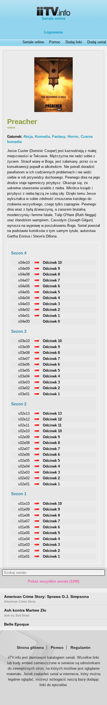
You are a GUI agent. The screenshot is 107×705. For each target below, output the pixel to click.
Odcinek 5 (51, 292)
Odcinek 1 (51, 316)
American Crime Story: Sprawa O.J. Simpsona (46, 598)
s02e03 (24, 472)
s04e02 (24, 310)
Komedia (42, 136)
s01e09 (24, 509)
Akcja (28, 136)
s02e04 (24, 466)
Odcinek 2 (51, 310)
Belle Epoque (16, 624)
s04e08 (24, 274)
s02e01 (24, 484)
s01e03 (24, 545)
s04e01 (24, 316)
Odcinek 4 (51, 298)
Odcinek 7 (51, 280)
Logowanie (53, 32)
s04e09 (24, 268)
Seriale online (53, 18)
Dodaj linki (74, 42)
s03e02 (24, 388)
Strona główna (30, 647)
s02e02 (24, 478)
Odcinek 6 (51, 286)
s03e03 (24, 382)
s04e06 (24, 286)
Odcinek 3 (51, 304)
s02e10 (24, 431)
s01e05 (24, 533)
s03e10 (24, 341)
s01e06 (24, 527)
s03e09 (24, 347)
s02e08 (24, 443)
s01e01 (24, 556)
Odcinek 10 (52, 262)
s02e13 (24, 413)
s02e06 (24, 454)
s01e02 (24, 551)
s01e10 (24, 503)
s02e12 (24, 419)
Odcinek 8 (51, 274)
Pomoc (54, 42)
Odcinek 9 (51, 268)
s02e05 (24, 460)
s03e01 (24, 394)
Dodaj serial (96, 42)
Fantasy (58, 136)
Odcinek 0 (51, 321)
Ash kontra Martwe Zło (25, 612)
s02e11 (23, 425)
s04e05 (24, 292)
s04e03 (24, 304)
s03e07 (24, 359)
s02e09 (24, 437)
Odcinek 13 (52, 413)
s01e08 (24, 515)
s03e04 (24, 376)
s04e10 (24, 262)
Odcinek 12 (52, 419)
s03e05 (24, 370)
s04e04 (24, 298)
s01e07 (24, 521)
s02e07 (24, 449)
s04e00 (24, 321)
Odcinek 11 (52, 425)
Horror (72, 136)
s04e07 (24, 280)
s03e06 (24, 364)
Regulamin (81, 647)
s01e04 (24, 539)
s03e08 (24, 353)
